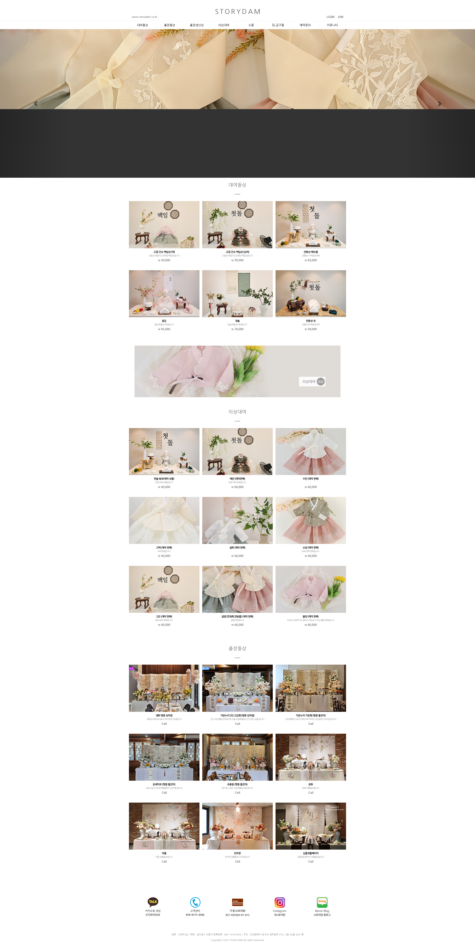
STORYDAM (236, 940)
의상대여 (223, 25)
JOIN (340, 17)
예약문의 (305, 25)
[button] (35, 103)
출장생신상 (197, 25)
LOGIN (330, 17)
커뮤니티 (332, 25)
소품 (251, 25)
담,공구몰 (278, 25)
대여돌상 (142, 25)
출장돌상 (169, 25)
